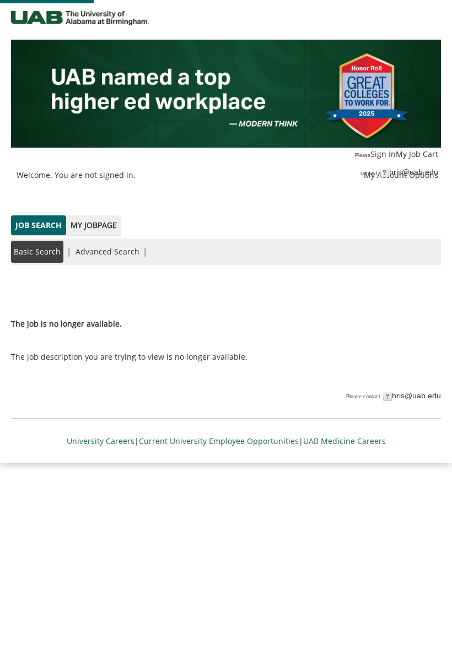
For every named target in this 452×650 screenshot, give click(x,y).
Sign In (383, 154)
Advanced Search (107, 251)
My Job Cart (417, 154)
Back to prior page (45, 290)
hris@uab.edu (413, 171)
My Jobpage (94, 225)
